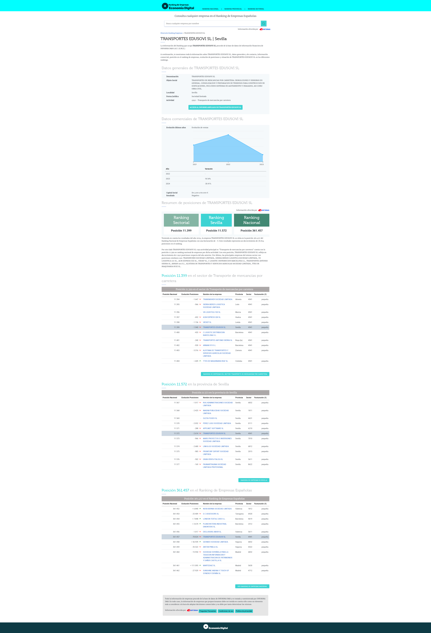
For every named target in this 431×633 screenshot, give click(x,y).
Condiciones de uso (226, 611)
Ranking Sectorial (256, 9)
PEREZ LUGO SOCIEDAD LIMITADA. (217, 423)
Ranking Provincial (233, 9)
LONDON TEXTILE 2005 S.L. (214, 519)
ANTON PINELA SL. (210, 547)
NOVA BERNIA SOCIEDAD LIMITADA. (217, 508)
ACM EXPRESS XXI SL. (212, 317)
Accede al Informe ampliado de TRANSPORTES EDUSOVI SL (215, 107)
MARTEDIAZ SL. (209, 565)
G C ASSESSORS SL (211, 514)
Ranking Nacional (210, 9)
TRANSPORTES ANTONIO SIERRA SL (217, 340)
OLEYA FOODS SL (210, 418)
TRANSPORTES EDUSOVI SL (214, 327)
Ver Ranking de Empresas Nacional (252, 586)
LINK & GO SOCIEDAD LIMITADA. (216, 446)
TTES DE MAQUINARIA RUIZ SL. (215, 361)
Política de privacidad (244, 611)
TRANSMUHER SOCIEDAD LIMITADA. (218, 299)
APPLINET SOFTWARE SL (213, 428)
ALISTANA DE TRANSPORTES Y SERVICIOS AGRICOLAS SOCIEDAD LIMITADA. (217, 353)
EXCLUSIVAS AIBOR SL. (212, 531)
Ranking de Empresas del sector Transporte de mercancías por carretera (235, 374)
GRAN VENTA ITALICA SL (213, 459)
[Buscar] (263, 23)
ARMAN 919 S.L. (209, 345)
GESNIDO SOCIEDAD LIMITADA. (215, 542)
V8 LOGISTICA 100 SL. (212, 312)
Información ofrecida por (248, 29)
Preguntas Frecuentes (207, 611)
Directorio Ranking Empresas (172, 33)
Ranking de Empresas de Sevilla (254, 480)
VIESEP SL (207, 322)
